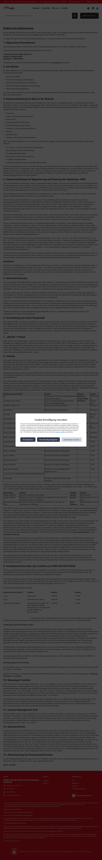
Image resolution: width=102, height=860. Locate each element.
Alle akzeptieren (28, 439)
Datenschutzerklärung (61, 432)
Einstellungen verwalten (71, 439)
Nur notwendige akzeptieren (48, 439)
